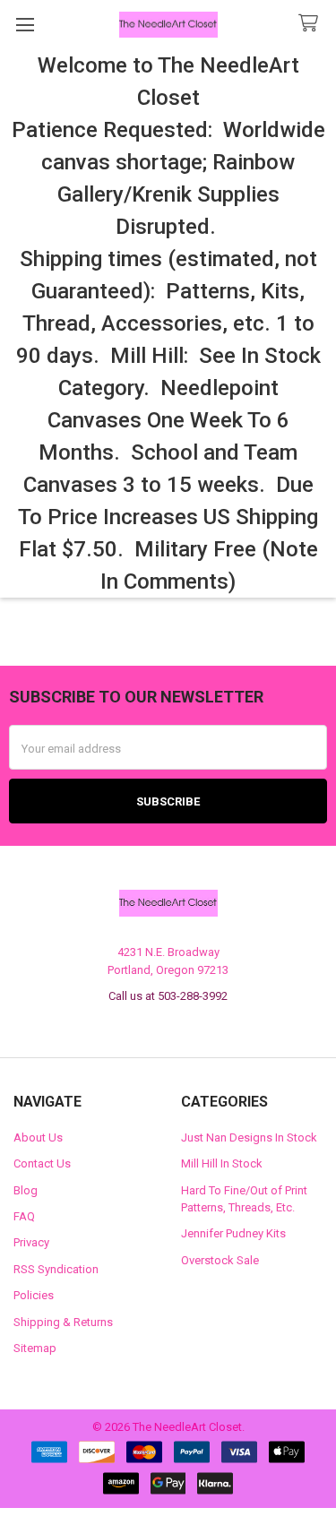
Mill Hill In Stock (222, 1163)
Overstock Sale (220, 1260)
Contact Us (42, 1163)
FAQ (24, 1216)
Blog (25, 1190)
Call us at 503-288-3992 (168, 996)
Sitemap (34, 1348)
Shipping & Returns (63, 1322)
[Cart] (312, 23)
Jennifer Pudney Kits (233, 1233)
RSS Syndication (56, 1269)
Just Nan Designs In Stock (249, 1137)
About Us (38, 1137)
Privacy (31, 1242)
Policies (33, 1295)
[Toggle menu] (24, 24)
